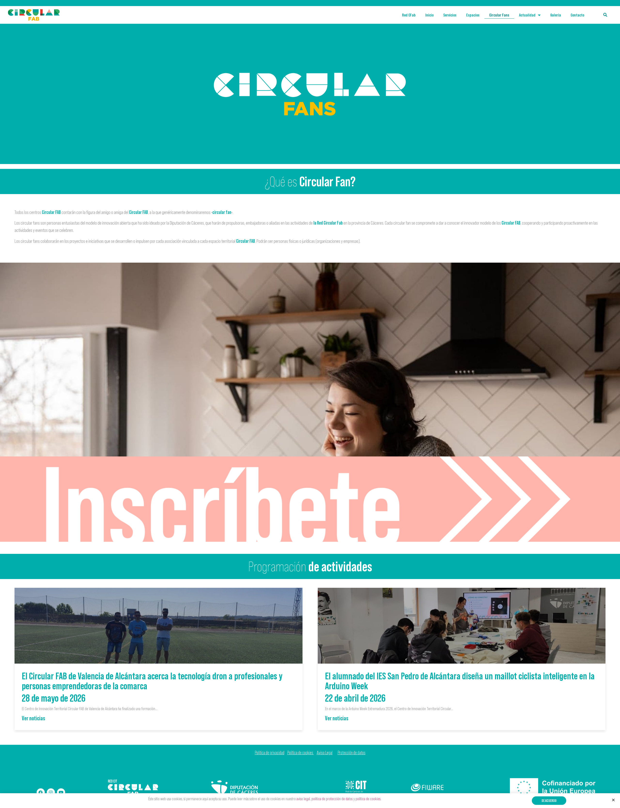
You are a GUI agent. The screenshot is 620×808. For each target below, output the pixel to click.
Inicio (429, 15)
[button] (549, 800)
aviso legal (303, 798)
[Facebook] (41, 792)
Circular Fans (499, 15)
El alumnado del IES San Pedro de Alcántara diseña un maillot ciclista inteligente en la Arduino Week (460, 680)
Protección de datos (351, 752)
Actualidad (527, 15)
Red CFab (409, 15)
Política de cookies (300, 752)
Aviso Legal (325, 752)
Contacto (577, 15)
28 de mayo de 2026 (53, 698)
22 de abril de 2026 (355, 698)
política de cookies (368, 798)
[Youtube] (61, 792)
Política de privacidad (269, 752)
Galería (555, 15)
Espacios (473, 15)
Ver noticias (33, 718)
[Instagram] (51, 792)
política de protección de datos (332, 798)
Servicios (450, 15)
